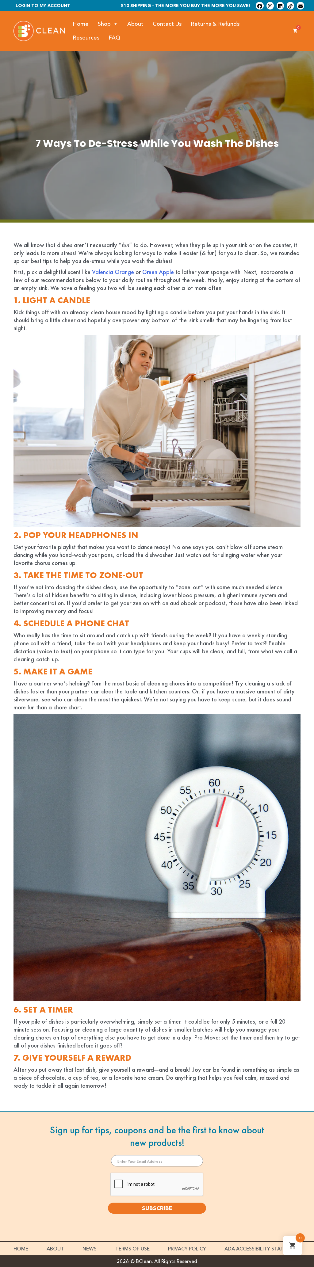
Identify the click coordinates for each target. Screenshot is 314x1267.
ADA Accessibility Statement (262, 1249)
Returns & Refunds (215, 24)
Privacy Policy (187, 1249)
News (89, 1249)
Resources (86, 37)
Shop (104, 24)
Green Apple (158, 272)
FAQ (115, 37)
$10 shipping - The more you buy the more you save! (185, 5)
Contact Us (167, 24)
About (135, 24)
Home (81, 24)
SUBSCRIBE (157, 1208)
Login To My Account (43, 5)
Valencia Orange (113, 272)
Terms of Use (132, 1249)
